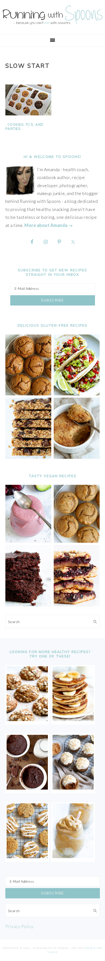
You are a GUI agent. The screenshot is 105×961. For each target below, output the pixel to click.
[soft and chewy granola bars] (28, 457)
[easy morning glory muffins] (28, 393)
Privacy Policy (19, 926)
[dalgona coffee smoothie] (73, 856)
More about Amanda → (48, 225)
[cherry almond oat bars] (77, 604)
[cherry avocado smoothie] (28, 541)
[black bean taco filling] (77, 393)
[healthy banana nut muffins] (77, 541)
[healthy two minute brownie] (27, 788)
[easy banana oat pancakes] (73, 719)
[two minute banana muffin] (77, 457)
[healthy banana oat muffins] (27, 719)
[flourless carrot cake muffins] (73, 788)
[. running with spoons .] (52, 25)
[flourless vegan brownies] (28, 604)
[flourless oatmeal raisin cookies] (27, 856)
